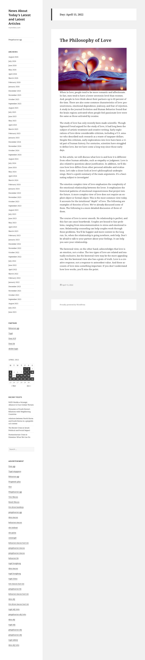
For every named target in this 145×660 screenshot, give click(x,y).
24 (32, 379)
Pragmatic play (14, 481)
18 (10, 379)
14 (21, 375)
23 (29, 379)
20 (18, 379)
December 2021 (14, 286)
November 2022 (14, 248)
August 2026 (13, 57)
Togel (10, 333)
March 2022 (13, 274)
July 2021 (12, 308)
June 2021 (12, 312)
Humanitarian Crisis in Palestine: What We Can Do (19, 435)
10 (32, 372)
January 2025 (14, 137)
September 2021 (14, 299)
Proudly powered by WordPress (72, 304)
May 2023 (12, 222)
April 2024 (12, 176)
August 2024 (13, 159)
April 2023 (12, 227)
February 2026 (14, 82)
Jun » (29, 386)
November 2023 (14, 197)
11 (10, 375)
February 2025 (14, 133)
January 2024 (14, 189)
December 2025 (14, 91)
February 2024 (14, 184)
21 (21, 379)
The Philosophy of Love (85, 40)
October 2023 (13, 201)
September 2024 (14, 155)
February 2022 (14, 278)
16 (29, 375)
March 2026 (13, 78)
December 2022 (14, 244)
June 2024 (12, 167)
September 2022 (14, 257)
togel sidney (13, 640)
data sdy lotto (13, 645)
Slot (10, 486)
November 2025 (14, 95)
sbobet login (13, 348)
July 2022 (12, 261)
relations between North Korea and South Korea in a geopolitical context (21, 421)
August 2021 (13, 303)
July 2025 (12, 112)
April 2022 (12, 269)
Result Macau (13, 502)
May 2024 (12, 172)
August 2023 (13, 210)
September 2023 (14, 206)
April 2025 (12, 125)
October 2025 (13, 99)
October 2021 (13, 295)
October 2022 (13, 252)
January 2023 (14, 239)
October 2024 (13, 150)
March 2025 (13, 129)
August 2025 (13, 108)
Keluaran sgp (13, 328)
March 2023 (13, 231)
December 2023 (14, 193)
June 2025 (12, 116)
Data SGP (12, 338)
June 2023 (12, 218)
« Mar (13, 386)
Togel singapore (14, 471)
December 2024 (14, 142)
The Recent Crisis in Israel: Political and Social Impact (19, 429)
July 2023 (12, 214)
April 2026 (12, 74)
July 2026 (12, 61)
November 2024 (14, 146)
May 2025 (12, 120)
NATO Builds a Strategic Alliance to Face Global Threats (21, 403)
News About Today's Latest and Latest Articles (19, 17)
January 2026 (14, 86)
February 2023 (14, 235)
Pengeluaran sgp (15, 39)
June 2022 (12, 265)
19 (14, 379)
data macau (13, 568)
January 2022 (14, 282)
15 (25, 375)
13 (18, 375)
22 (25, 379)
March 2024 (13, 180)
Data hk (11, 343)
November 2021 (14, 291)
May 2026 (12, 70)
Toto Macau (13, 497)
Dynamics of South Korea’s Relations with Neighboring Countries (19, 411)
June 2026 (12, 65)
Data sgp (11, 466)
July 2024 (12, 163)
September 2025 (14, 103)
